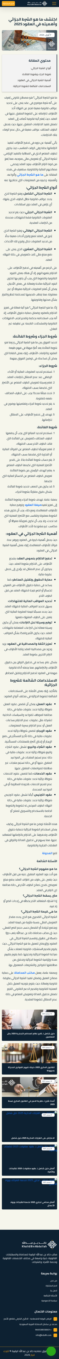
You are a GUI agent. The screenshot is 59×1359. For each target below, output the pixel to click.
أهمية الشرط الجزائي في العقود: (34, 80)
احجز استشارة (8, 3)
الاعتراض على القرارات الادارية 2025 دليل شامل (33, 1138)
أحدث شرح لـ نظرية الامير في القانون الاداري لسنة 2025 (31, 1102)
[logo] (37, 3)
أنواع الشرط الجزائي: (41, 68)
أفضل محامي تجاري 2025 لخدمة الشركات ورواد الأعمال (32, 1203)
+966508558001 (43, 1330)
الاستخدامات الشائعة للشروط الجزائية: (32, 86)
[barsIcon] (54, 3)
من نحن (53, 1281)
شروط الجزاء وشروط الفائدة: (36, 74)
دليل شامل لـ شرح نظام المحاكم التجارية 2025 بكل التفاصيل (31, 1035)
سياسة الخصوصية (49, 1301)
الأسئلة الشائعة (50, 1296)
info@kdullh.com (43, 1335)
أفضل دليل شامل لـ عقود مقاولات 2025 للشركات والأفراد (32, 1170)
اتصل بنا (53, 1291)
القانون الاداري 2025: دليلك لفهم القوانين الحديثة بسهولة (31, 1068)
